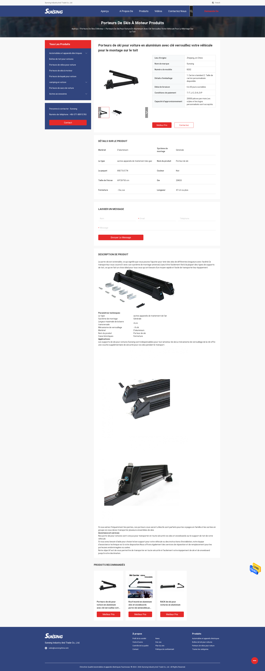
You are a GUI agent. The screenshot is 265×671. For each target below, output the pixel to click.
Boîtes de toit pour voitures (61, 59)
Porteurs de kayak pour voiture (62, 76)
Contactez (184, 125)
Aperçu (75, 29)
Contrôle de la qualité (140, 646)
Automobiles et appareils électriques (65, 53)
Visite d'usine (137, 642)
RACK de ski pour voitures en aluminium (170, 603)
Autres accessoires (58, 94)
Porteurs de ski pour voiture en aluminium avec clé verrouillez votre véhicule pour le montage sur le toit (108, 605)
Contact (68, 122)
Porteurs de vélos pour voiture (62, 65)
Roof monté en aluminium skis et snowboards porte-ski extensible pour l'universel (140, 605)
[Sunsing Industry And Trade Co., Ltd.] (54, 11)
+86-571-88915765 (78, 114)
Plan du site (159, 646)
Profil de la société (139, 638)
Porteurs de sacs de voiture (61, 88)
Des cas (158, 642)
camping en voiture (57, 82)
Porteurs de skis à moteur (92, 29)
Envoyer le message (121, 237)
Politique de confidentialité (164, 649)
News (157, 638)
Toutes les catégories (200, 649)
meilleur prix (162, 125)
